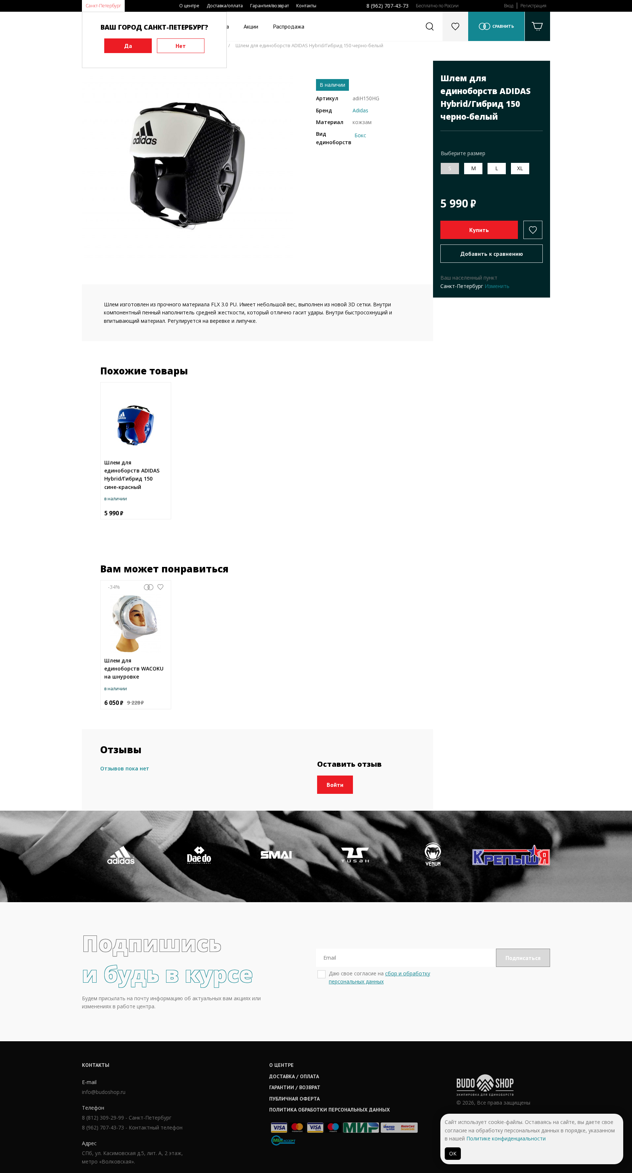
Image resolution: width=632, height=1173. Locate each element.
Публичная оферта (294, 1098)
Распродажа (288, 26)
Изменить (497, 286)
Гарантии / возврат (294, 1087)
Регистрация (533, 6)
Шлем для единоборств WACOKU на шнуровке (133, 668)
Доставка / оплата (294, 1076)
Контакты (306, 6)
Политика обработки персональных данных (329, 1109)
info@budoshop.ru (103, 1091)
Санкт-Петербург (103, 6)
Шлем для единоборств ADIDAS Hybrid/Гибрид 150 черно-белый (309, 45)
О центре (189, 6)
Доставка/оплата (225, 6)
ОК (452, 1153)
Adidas (360, 110)
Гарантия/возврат (269, 6)
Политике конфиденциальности (506, 1138)
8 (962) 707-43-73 (387, 5)
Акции (251, 26)
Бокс (360, 135)
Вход (508, 6)
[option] (187, 166)
